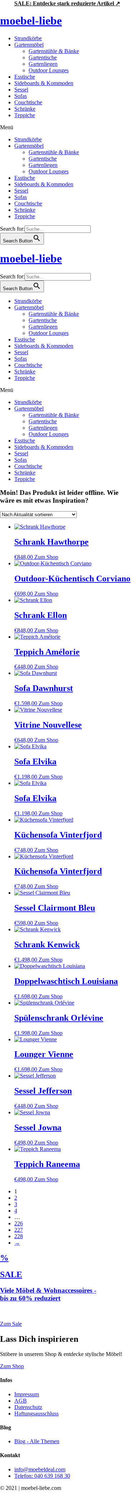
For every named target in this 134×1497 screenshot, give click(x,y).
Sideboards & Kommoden (43, 83)
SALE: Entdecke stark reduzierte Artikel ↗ (67, 3)
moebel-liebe (31, 20)
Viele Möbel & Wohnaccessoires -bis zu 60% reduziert (48, 1294)
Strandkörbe (28, 38)
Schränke (24, 109)
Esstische (24, 77)
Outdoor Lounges (49, 70)
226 (18, 1223)
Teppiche (24, 115)
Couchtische (28, 102)
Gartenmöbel (29, 45)
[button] (67, 127)
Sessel (21, 90)
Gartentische (43, 57)
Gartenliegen (43, 64)
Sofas (20, 96)
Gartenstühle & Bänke (54, 51)
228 (18, 1236)
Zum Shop (46, 557)
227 (18, 1230)
